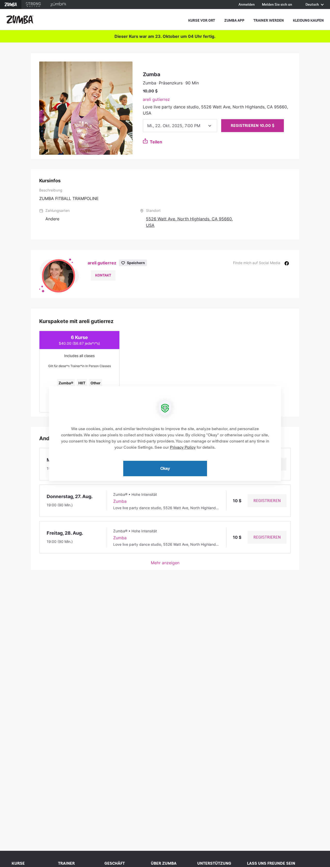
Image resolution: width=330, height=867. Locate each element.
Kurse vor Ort (201, 20)
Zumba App (234, 20)
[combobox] (180, 125)
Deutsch (313, 4)
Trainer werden (268, 20)
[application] (165, 433)
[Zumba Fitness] (19, 19)
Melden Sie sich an (277, 4)
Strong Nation (33, 4)
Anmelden (246, 4)
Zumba (10, 4)
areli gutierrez (156, 99)
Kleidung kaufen (308, 20)
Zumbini (58, 4)
